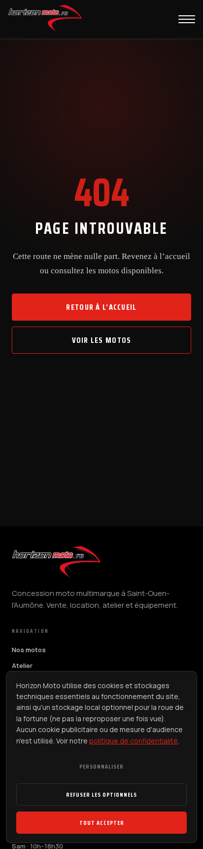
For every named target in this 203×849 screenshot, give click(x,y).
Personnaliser (101, 766)
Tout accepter (101, 822)
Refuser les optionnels (101, 794)
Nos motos (29, 649)
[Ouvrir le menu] (186, 19)
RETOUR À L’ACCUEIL (101, 307)
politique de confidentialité (133, 740)
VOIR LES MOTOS (102, 340)
